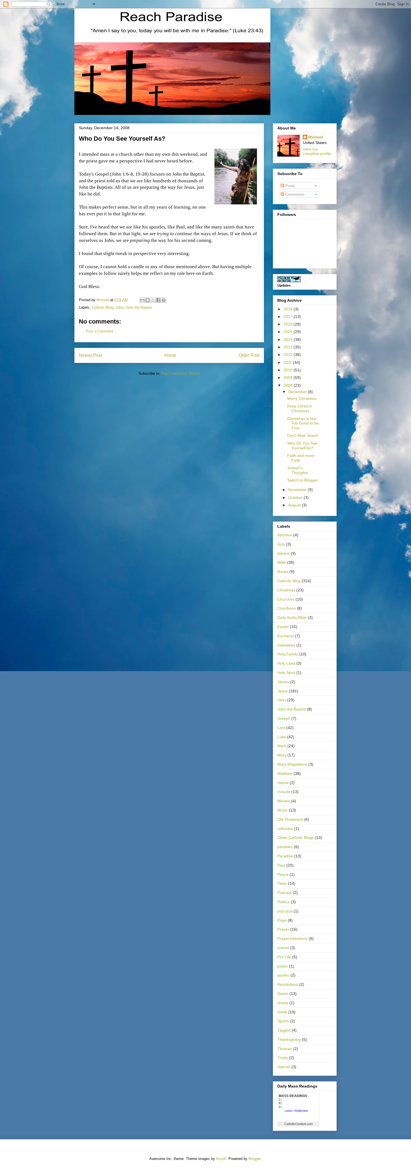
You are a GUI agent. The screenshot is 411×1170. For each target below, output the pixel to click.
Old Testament (290, 819)
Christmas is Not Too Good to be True (303, 423)
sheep (282, 1003)
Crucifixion (286, 608)
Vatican (283, 1067)
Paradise (285, 856)
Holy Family (287, 654)
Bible (281, 562)
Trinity (282, 1057)
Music (282, 810)
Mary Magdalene (292, 764)
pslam (282, 966)
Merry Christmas (301, 398)
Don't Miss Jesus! (302, 435)
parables (285, 847)
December (298, 392)
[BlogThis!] (147, 300)
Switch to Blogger (302, 480)
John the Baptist (139, 307)
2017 (289, 316)
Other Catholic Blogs (295, 837)
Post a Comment (99, 331)
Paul (281, 865)
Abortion (284, 535)
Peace (283, 874)
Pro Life (284, 957)
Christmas (286, 590)
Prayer (283, 929)
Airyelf (221, 1159)
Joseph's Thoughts (297, 470)
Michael (315, 137)
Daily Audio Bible (292, 617)
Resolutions (287, 984)
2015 (289, 331)
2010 (289, 370)
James (283, 682)
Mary (281, 755)
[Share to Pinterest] (163, 300)
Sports (283, 1021)
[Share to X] (153, 300)
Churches (285, 599)
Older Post (248, 355)
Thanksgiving (289, 1039)
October (296, 497)
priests (283, 947)
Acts (281, 544)
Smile (282, 1012)
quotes (283, 975)
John (119, 307)
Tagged (283, 1030)
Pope (282, 920)
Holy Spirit (286, 672)
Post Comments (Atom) (180, 373)
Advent (283, 553)
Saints (282, 993)
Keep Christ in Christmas (299, 408)
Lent (281, 727)
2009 (289, 377)
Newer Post (90, 355)
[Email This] (142, 300)
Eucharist (285, 636)
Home (170, 355)
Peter (282, 883)
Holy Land (286, 663)
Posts (289, 185)
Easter (283, 626)
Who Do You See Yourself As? (302, 445)
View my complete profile (317, 151)
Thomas (284, 1048)
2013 (289, 347)
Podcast (284, 892)
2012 (289, 354)
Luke (281, 737)
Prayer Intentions (292, 938)
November (298, 489)
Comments (294, 194)
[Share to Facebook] (158, 300)
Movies (283, 801)
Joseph (283, 718)
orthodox (285, 828)
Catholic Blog (102, 307)
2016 (289, 324)
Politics (283, 902)
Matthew (284, 773)
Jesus (282, 691)
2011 (288, 362)
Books (282, 571)
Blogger (255, 1159)
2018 (289, 309)
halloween (286, 645)
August (295, 505)
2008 (289, 385)
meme (283, 782)
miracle (283, 791)
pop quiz (284, 911)
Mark (281, 746)
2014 (289, 339)
